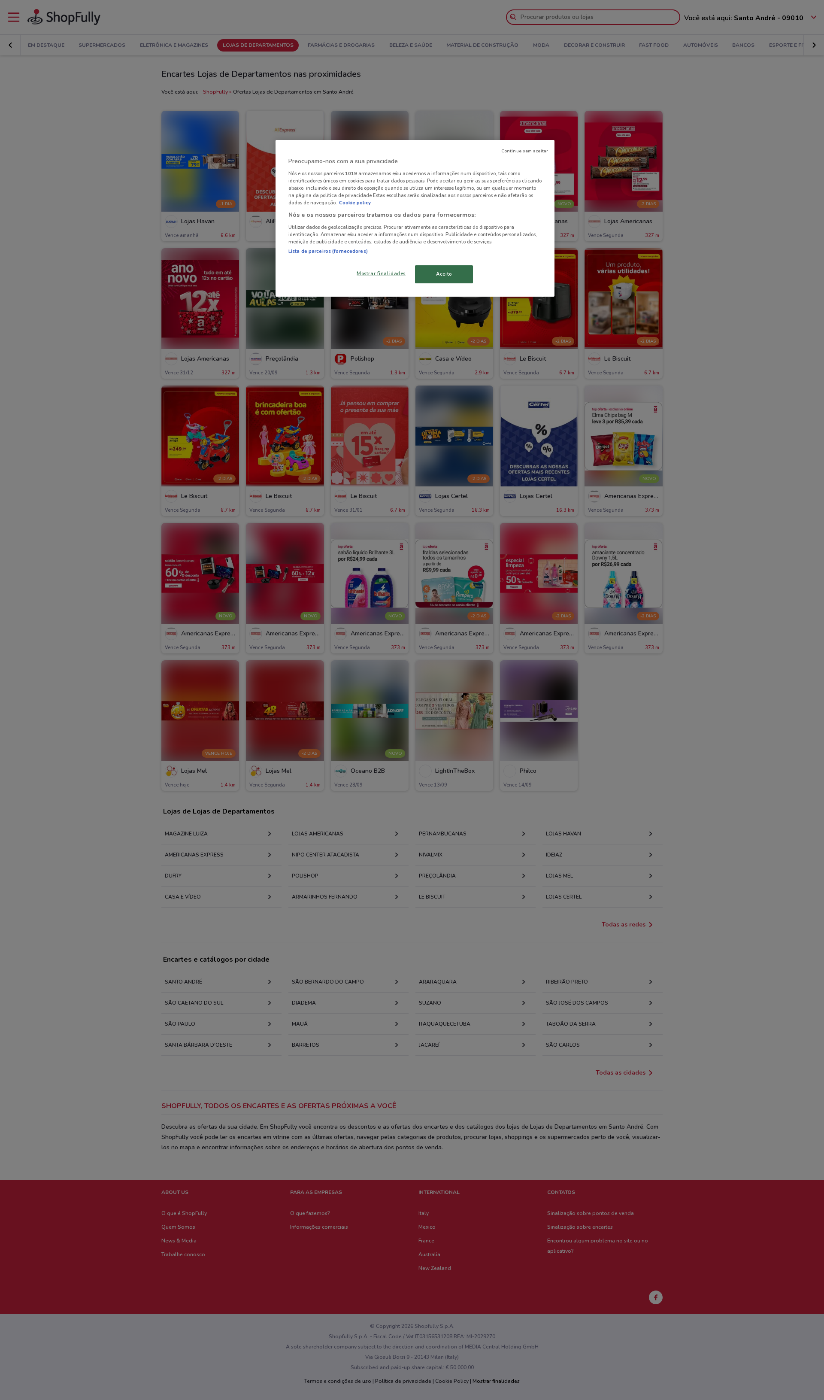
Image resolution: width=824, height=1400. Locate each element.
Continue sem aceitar (524, 151)
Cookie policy (355, 202)
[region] (415, 218)
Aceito (443, 273)
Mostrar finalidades (381, 273)
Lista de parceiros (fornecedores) (328, 251)
